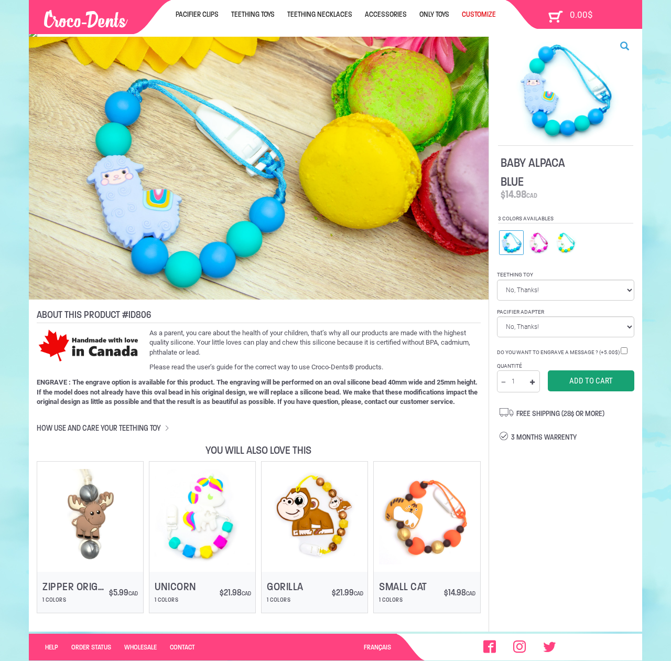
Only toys (434, 14)
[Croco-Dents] (85, 16)
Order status (91, 647)
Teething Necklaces (319, 14)
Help (51, 647)
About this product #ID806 (94, 314)
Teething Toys (253, 14)
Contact (182, 647)
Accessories (386, 14)
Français (377, 647)
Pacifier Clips (197, 14)
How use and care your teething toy (100, 428)
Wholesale (140, 647)
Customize (479, 14)
